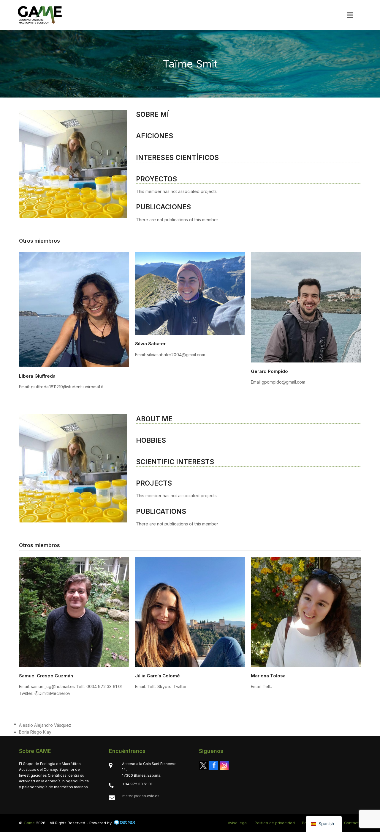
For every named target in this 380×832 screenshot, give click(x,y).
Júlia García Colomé (157, 676)
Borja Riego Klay (35, 731)
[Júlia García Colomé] (190, 611)
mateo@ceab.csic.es (140, 796)
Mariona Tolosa (268, 676)
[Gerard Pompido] (306, 306)
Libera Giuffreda (37, 376)
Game (29, 822)
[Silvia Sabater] (190, 293)
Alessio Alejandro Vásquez (45, 725)
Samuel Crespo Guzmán (46, 676)
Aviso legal (238, 822)
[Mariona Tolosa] (306, 611)
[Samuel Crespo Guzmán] (74, 611)
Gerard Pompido (269, 371)
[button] (350, 15)
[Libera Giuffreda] (74, 309)
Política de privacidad (275, 822)
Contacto (352, 822)
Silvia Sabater (150, 343)
